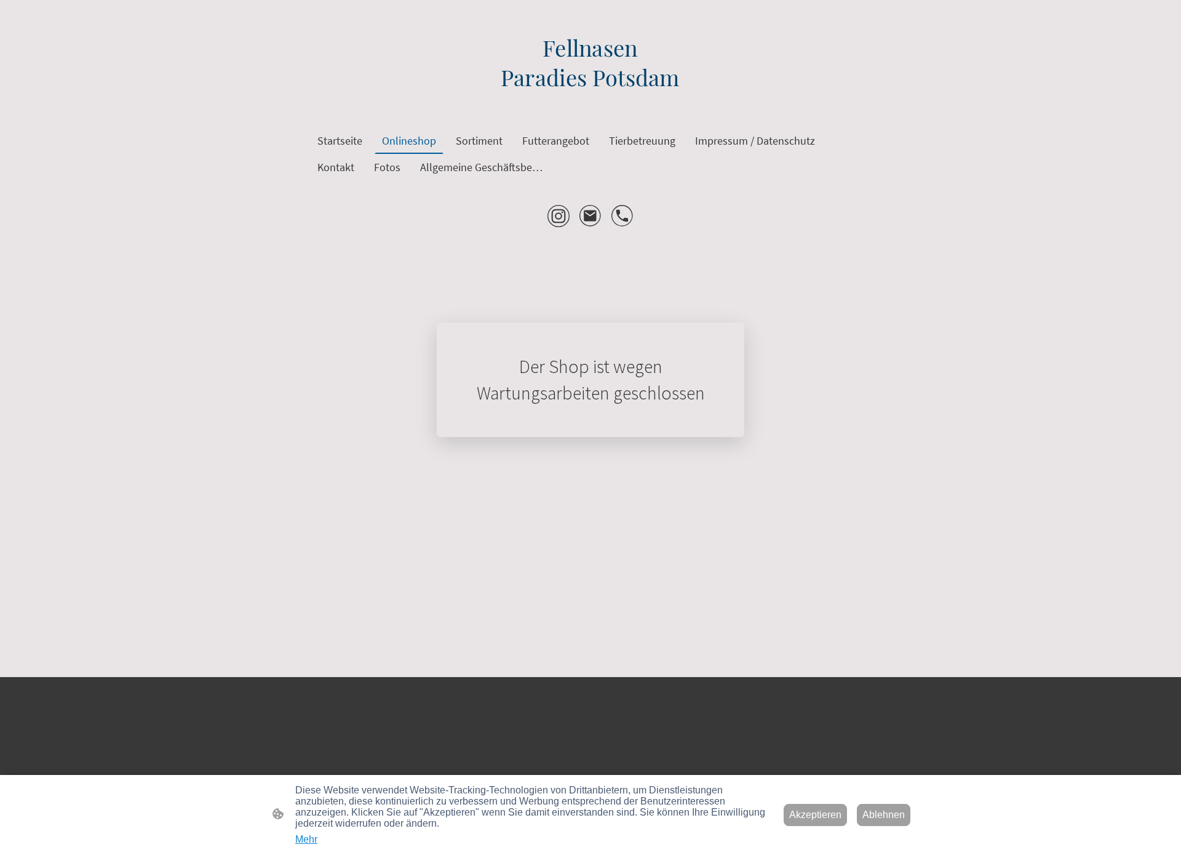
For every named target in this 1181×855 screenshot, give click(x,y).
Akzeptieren (815, 814)
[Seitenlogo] (590, 102)
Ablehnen (883, 814)
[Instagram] (558, 216)
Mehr (306, 839)
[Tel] (622, 216)
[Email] (590, 216)
